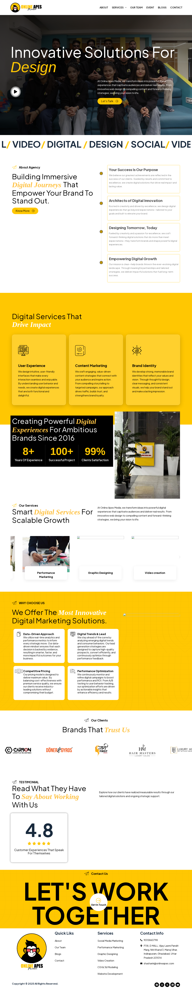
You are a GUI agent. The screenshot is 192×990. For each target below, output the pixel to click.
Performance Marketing (111, 947)
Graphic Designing (108, 953)
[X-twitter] (167, 984)
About (104, 7)
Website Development (110, 973)
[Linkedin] (172, 984)
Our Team (136, 7)
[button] (12, 557)
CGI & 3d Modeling (108, 967)
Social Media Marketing (110, 940)
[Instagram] (162, 984)
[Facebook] (156, 984)
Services (118, 7)
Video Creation (106, 960)
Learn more (46, 581)
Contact (176, 7)
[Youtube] (178, 984)
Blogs (162, 7)
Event (150, 7)
